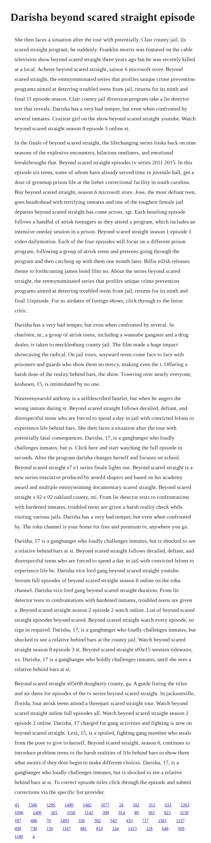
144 (115, 828)
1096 (19, 812)
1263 (185, 805)
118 (149, 828)
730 (33, 828)
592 (97, 820)
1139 (184, 812)
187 (18, 820)
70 (48, 820)
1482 (87, 805)
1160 (71, 812)
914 (121, 812)
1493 (64, 820)
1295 (50, 805)
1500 (32, 805)
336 (81, 820)
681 (83, 828)
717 (145, 820)
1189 (19, 836)
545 (113, 820)
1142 (89, 812)
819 (99, 828)
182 (136, 805)
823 (167, 812)
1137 (180, 820)
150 (49, 828)
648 (165, 828)
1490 (69, 805)
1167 (66, 828)
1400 (37, 812)
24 (121, 805)
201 (54, 812)
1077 (105, 805)
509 (181, 828)
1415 (132, 828)
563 (151, 812)
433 (168, 805)
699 (18, 828)
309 (105, 812)
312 (152, 805)
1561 (162, 820)
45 (17, 805)
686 (33, 820)
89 (136, 812)
